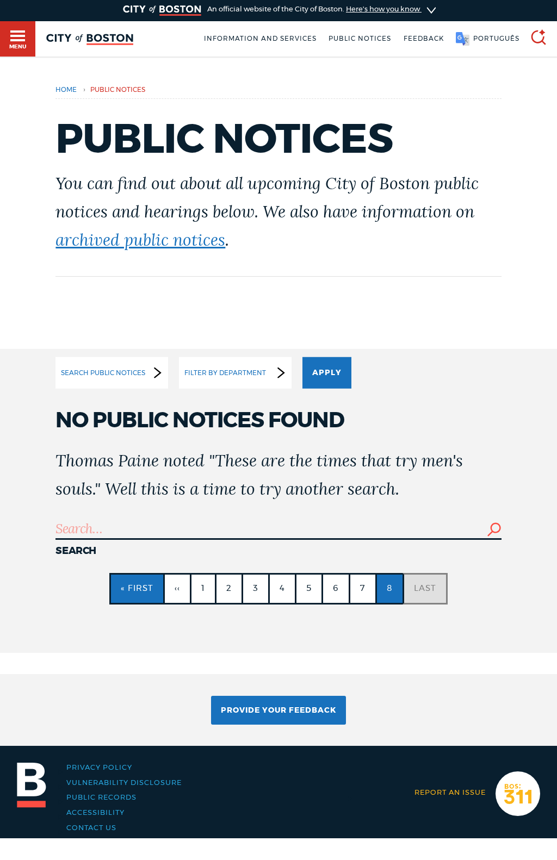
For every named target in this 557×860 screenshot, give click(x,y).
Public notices (360, 38)
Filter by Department (225, 372)
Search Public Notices (103, 372)
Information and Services (260, 38)
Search (75, 551)
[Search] (534, 39)
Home (66, 89)
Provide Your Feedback (278, 710)
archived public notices (140, 241)
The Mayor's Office (57, 768)
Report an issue (450, 792)
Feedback (424, 38)
